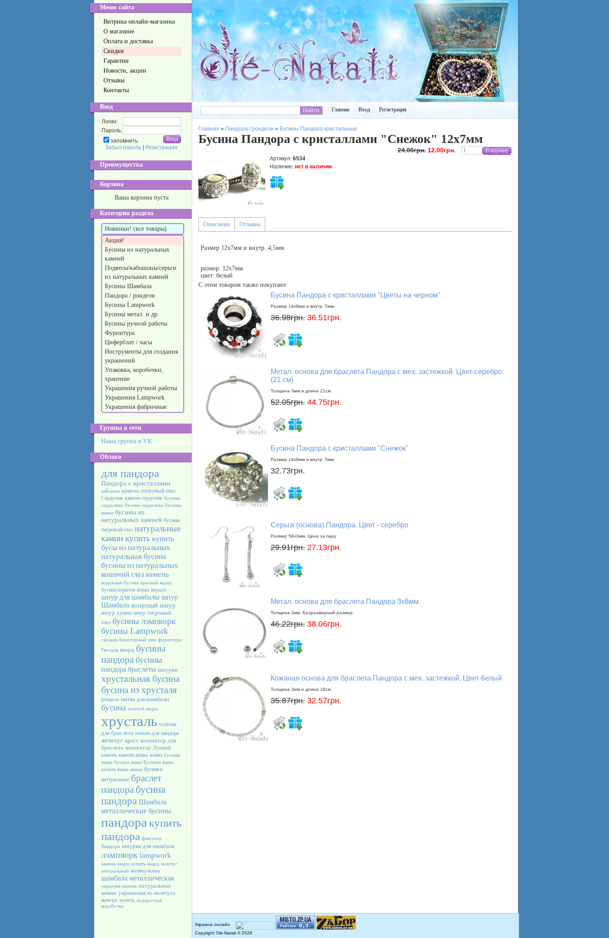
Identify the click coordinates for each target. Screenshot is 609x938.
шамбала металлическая (137, 878)
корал (143, 590)
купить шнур (131, 613)
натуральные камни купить (141, 533)
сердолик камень (119, 886)
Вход (364, 109)
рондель (110, 699)
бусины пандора (133, 654)
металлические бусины (136, 811)
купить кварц (145, 863)
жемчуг (112, 740)
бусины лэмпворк (144, 621)
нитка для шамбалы (145, 699)
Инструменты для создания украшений (141, 356)
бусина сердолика (144, 505)
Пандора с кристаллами (135, 483)
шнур (108, 612)
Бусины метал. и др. (133, 314)
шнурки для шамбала (148, 846)
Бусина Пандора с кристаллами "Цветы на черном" (355, 295)
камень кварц (115, 863)
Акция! (115, 240)
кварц (127, 649)
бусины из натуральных (139, 565)
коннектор (138, 747)
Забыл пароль (123, 147)
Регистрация (161, 147)
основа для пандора (157, 733)
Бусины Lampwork (130, 305)
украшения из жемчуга (146, 892)
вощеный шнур (153, 605)
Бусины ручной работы (137, 323)
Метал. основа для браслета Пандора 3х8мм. (345, 601)
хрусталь (129, 721)
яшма (156, 755)
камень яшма (133, 755)
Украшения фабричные (137, 407)
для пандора (130, 473)
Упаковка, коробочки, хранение (134, 374)
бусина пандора (133, 795)
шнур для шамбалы (130, 597)
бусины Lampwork (134, 631)
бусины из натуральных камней (131, 516)
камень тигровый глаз (148, 490)
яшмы (136, 769)
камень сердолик (143, 498)
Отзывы (249, 224)
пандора (124, 822)
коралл (158, 590)
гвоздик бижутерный (123, 639)
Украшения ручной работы (142, 388)
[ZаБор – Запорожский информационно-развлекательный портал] (336, 928)
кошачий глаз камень (135, 574)
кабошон (110, 491)
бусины (149, 660)
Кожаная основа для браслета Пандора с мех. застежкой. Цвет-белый (386, 678)
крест (132, 740)
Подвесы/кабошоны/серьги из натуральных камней (141, 272)
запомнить (124, 141)
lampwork (155, 855)
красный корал (155, 582)
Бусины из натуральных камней (137, 254)
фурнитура (169, 639)
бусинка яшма (158, 762)
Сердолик (112, 498)
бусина (113, 707)
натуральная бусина (133, 556)
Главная (341, 109)
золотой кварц (143, 708)
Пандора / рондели (131, 295)
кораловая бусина (120, 582)
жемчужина (145, 870)
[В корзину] (279, 340)
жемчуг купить (118, 900)
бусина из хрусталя (139, 690)
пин (152, 639)
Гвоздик (109, 650)
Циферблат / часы (129, 342)
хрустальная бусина (140, 678)
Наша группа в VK (126, 441)
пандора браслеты (128, 669)
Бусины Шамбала (129, 286)
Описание (216, 224)
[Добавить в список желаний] (277, 182)
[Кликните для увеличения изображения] (231, 179)
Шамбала (153, 802)
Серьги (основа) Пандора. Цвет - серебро (339, 525)
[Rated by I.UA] (255, 928)
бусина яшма (128, 762)
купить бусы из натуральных (137, 543)
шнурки (167, 669)
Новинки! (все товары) (136, 228)
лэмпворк (119, 855)
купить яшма (114, 769)
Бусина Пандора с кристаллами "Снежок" (339, 448)
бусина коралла (118, 590)
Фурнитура (120, 333)
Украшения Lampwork (135, 397)
